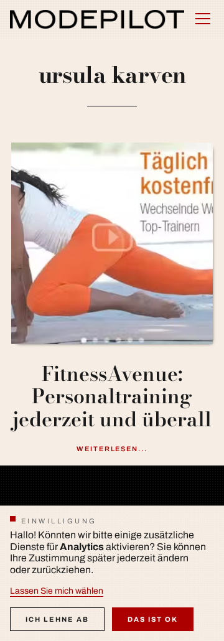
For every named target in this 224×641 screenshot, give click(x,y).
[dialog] (112, 573)
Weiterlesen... (112, 448)
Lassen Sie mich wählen (56, 591)
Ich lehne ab (57, 619)
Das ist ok (153, 619)
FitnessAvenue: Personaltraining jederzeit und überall (112, 397)
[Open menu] (203, 18)
